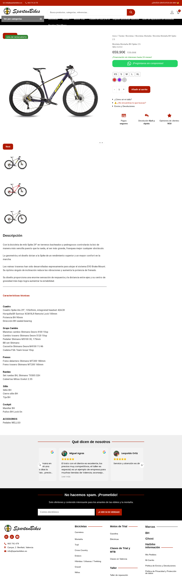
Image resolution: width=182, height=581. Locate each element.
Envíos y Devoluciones (124, 106)
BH (147, 532)
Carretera (79, 532)
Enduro (78, 556)
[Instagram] (6, 537)
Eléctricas (114, 539)
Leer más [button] (47, 476)
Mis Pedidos (150, 554)
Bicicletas (130, 36)
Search (131, 12)
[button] (144, 99)
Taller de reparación (119, 575)
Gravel (78, 567)
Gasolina (114, 534)
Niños (77, 572)
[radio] (115, 74)
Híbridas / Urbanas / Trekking (88, 561)
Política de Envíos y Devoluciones (160, 566)
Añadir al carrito (139, 89)
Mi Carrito (149, 560)
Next (8, 146)
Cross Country (81, 550)
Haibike (150, 544)
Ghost (149, 538)
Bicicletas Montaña (143, 36)
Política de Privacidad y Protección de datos (160, 572)
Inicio (114, 36)
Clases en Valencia (118, 559)
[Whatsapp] (12, 537)
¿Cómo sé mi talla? (123, 99)
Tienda (121, 36)
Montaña (79, 539)
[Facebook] (17, 537)
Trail (77, 545)
